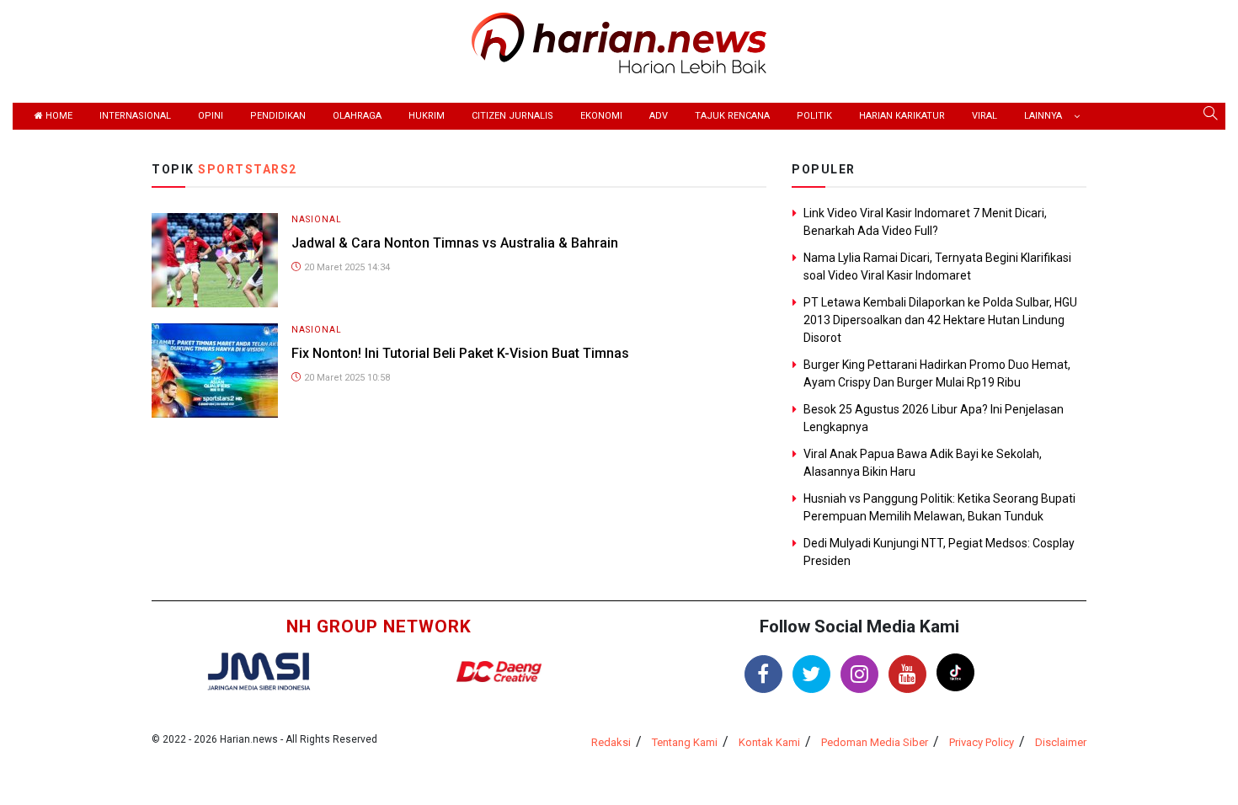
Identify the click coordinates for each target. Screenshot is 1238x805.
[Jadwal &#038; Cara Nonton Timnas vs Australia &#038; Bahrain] (215, 259)
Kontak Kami (769, 742)
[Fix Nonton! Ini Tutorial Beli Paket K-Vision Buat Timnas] (215, 369)
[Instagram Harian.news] (859, 674)
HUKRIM (426, 115)
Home (57, 115)
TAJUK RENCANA (732, 115)
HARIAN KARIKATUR (902, 115)
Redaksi (611, 742)
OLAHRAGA (357, 115)
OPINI (210, 115)
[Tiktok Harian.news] (955, 672)
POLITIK (814, 115)
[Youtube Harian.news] (907, 674)
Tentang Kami (685, 742)
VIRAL (984, 115)
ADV (658, 115)
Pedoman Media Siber (874, 742)
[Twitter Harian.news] (811, 674)
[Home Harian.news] (619, 42)
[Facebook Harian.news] (763, 674)
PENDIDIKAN (278, 115)
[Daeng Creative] (498, 671)
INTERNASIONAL (135, 115)
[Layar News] (258, 671)
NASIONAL (316, 219)
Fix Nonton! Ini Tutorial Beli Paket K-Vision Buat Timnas (460, 353)
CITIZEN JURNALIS (512, 115)
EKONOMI (601, 115)
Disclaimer (1060, 742)
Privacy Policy (981, 742)
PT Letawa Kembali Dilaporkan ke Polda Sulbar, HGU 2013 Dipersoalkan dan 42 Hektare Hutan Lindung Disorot (940, 320)
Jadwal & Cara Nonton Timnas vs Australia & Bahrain (454, 243)
